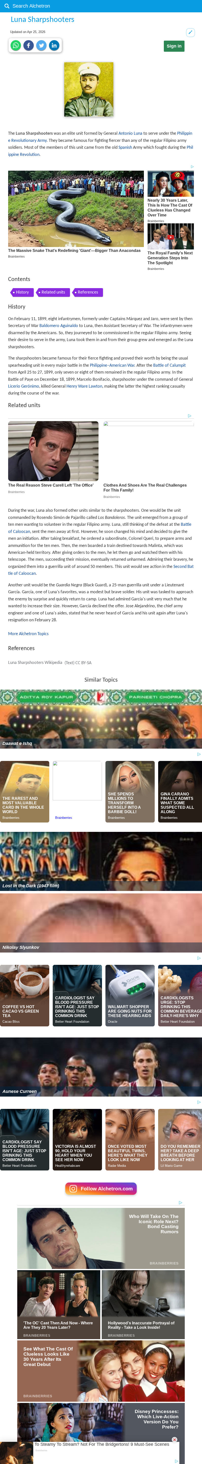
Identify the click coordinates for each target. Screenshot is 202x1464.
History (22, 292)
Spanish (125, 147)
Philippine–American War (112, 365)
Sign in (174, 46)
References (88, 292)
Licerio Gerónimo (23, 386)
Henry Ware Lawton (84, 386)
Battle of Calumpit (169, 365)
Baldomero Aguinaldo (58, 326)
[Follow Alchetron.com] (101, 1196)
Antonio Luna (130, 133)
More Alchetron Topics (28, 634)
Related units (53, 292)
